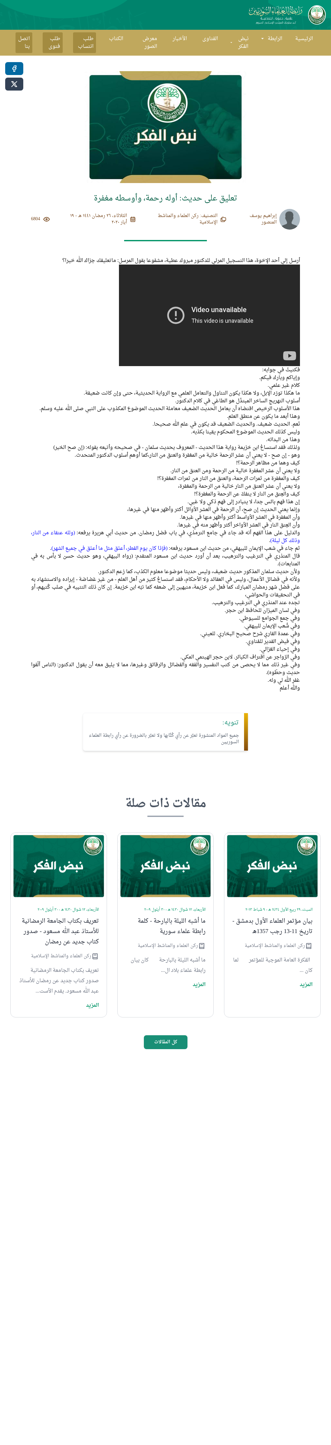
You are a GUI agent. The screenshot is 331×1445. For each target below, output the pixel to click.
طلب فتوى (54, 42)
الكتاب (116, 39)
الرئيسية (304, 39)
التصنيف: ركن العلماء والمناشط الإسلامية (188, 219)
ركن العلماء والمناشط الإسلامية (275, 946)
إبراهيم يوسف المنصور (263, 219)
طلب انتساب (85, 42)
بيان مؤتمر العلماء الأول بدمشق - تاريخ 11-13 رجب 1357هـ (272, 926)
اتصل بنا (24, 42)
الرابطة (275, 39)
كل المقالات (165, 1042)
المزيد (306, 985)
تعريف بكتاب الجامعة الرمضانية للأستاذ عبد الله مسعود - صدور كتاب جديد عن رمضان (60, 931)
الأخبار (180, 39)
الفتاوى (210, 39)
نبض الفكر (243, 42)
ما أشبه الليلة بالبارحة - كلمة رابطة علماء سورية (172, 926)
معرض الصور (150, 42)
